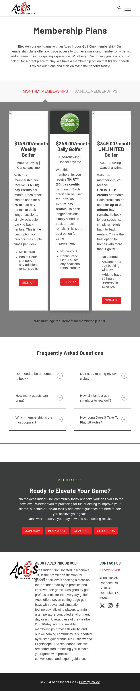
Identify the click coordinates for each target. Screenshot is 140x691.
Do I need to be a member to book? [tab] (34, 376)
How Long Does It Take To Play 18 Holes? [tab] (99, 420)
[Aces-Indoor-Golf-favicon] (23, 8)
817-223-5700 (110, 570)
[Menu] (126, 8)
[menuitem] (117, 8)
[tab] (45, 92)
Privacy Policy (89, 682)
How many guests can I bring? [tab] (32, 398)
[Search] (117, 8)
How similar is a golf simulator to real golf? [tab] (95, 398)
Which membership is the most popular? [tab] (33, 420)
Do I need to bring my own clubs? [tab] (99, 376)
